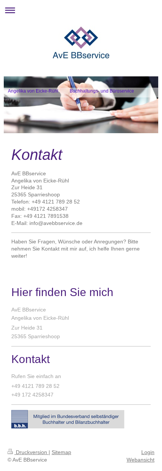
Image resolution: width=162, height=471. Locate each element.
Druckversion (31, 452)
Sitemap (61, 452)
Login (147, 452)
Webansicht (140, 460)
